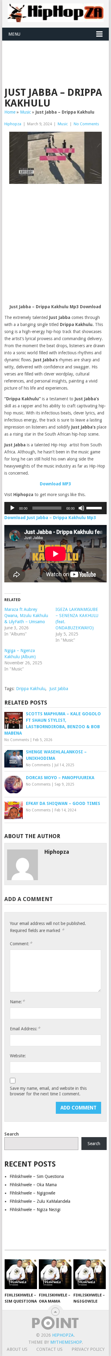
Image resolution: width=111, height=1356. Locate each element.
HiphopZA (63, 1335)
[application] (55, 508)
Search (11, 1134)
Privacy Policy (88, 1349)
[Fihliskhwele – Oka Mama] (55, 1274)
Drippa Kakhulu (30, 688)
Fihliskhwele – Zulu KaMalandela (40, 1201)
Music (25, 112)
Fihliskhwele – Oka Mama (33, 1184)
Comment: (21, 943)
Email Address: (25, 1029)
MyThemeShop (66, 1342)
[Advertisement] (57, 56)
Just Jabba (58, 688)
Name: (17, 1001)
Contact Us (49, 1349)
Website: (18, 1055)
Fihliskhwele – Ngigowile (32, 1193)
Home (9, 112)
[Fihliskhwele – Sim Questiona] (21, 1274)
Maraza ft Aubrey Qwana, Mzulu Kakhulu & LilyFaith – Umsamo (26, 615)
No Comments (86, 124)
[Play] (12, 508)
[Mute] (81, 508)
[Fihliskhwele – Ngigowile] (89, 1274)
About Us (17, 1349)
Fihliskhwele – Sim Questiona (37, 1176)
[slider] (95, 507)
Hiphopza (12, 124)
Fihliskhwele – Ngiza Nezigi (35, 1209)
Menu (14, 34)
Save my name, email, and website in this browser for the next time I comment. (48, 1091)
